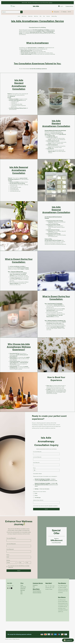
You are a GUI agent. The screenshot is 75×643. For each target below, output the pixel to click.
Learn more (50, 2)
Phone (34, 468)
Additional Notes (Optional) (38, 500)
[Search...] (21, 12)
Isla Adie (36, 6)
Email (36, 462)
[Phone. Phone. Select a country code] (35, 470)
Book (51, 385)
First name (37, 451)
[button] (69, 11)
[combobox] (12, 562)
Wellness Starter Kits (50, 390)
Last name (37, 457)
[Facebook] (9, 588)
